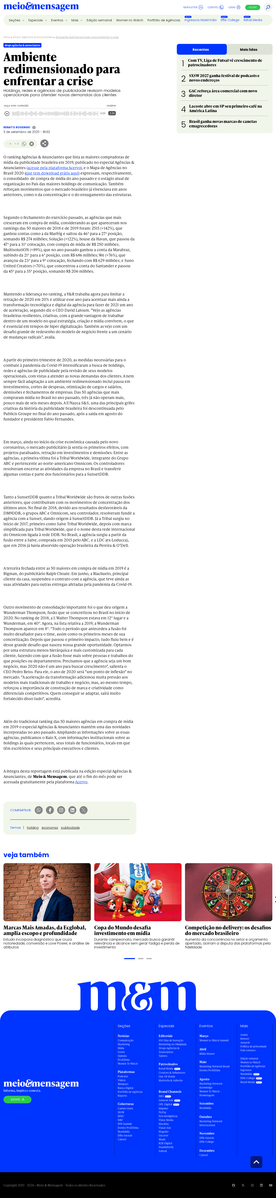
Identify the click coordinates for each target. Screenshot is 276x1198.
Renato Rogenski (16, 127)
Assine (253, 7)
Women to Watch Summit (214, 1040)
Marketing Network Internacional (210, 1123)
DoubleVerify (166, 1147)
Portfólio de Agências (163, 20)
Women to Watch (129, 20)
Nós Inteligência (168, 1116)
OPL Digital (165, 1104)
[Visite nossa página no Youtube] (271, 1185)
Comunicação (125, 1040)
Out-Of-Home (167, 1076)
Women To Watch (128, 1063)
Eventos (57, 20)
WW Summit (125, 1124)
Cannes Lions (125, 1108)
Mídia (121, 1048)
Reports (122, 1096)
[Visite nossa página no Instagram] (252, 1185)
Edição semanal (99, 20)
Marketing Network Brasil (214, 1066)
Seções (15, 20)
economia (50, 827)
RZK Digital (165, 1143)
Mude (162, 1139)
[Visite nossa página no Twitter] (243, 1185)
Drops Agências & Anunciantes (33, 37)
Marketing (124, 1044)
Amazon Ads (166, 1100)
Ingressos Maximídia (200, 20)
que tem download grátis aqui (51, 173)
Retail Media (253, 20)
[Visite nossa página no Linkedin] (261, 1185)
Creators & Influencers (172, 1072)
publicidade (70, 827)
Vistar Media (166, 1120)
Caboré (122, 1139)
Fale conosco (248, 1050)
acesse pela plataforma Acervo (54, 167)
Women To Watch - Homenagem (210, 1093)
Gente (121, 1052)
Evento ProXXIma (128, 1128)
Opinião (122, 1056)
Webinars (123, 1084)
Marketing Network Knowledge (210, 1085)
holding (33, 827)
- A (9, 144)
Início (6, 37)
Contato (213, 7)
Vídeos (121, 1080)
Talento (163, 1056)
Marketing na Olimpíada (173, 1044)
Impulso (163, 1108)
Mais (75, 20)
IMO (161, 1096)
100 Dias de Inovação (171, 1040)
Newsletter (190, 7)
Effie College (230, 20)
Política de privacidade (253, 1046)
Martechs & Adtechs (171, 1080)
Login (231, 7)
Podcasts (123, 1076)
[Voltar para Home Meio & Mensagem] (41, 7)
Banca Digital (125, 1088)
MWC (121, 1116)
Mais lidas (248, 49)
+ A (16, 144)
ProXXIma (124, 1060)
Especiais (36, 20)
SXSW (121, 1112)
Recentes (201, 49)
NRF (120, 1120)
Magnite (163, 1131)
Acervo (81, 781)
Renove (244, 1038)
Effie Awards (125, 1135)
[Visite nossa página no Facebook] (233, 1185)
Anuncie (245, 1042)
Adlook (163, 1151)
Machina (164, 1124)
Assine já (17, 1099)
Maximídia (124, 1131)
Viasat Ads (165, 1128)
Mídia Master (207, 1054)
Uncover (163, 1135)
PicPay (162, 1112)
